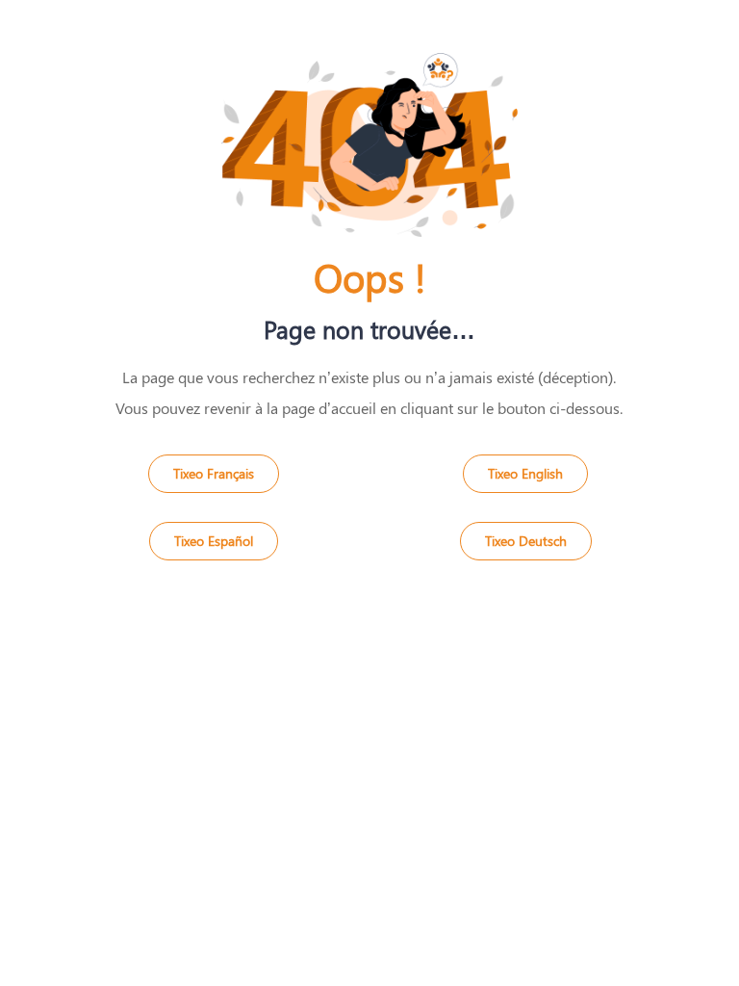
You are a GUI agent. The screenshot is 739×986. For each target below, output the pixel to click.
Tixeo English (525, 473)
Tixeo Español (213, 541)
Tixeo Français (213, 473)
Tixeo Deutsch (526, 541)
